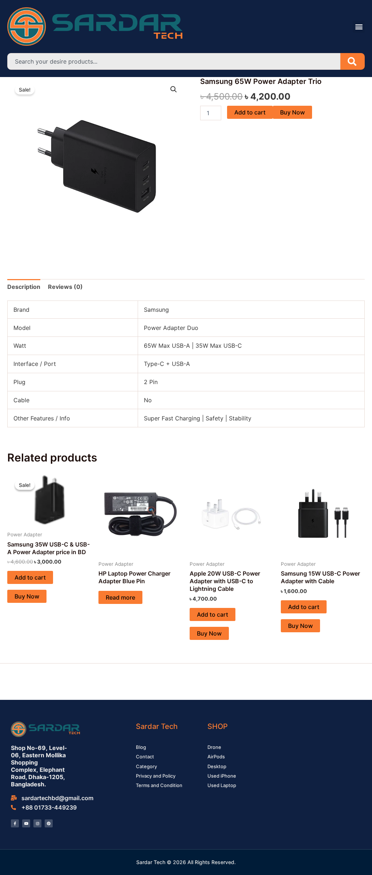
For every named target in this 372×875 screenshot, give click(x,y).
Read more (120, 597)
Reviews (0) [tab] (65, 286)
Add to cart (250, 112)
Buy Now (292, 112)
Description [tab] (23, 286)
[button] (359, 27)
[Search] (352, 61)
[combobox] (173, 61)
